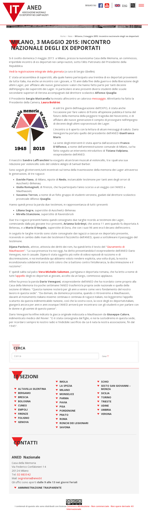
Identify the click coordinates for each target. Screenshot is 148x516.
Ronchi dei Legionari (74, 423)
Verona (106, 414)
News (70, 36)
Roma (63, 419)
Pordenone (67, 410)
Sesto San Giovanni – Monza (116, 387)
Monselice (67, 394)
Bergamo (24, 393)
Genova (23, 422)
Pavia (63, 402)
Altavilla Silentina (32, 389)
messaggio (99, 98)
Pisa (62, 406)
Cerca (104, 356)
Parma (64, 398)
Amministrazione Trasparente (40, 487)
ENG (124, 5)
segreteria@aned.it (30, 478)
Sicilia (105, 393)
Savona (65, 427)
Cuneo (22, 405)
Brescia (23, 397)
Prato (64, 414)
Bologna (24, 401)
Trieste (106, 401)
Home (63, 36)
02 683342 (24, 474)
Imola (64, 381)
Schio (105, 381)
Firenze (23, 413)
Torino (106, 397)
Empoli (23, 409)
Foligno (23, 418)
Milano (65, 390)
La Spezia (66, 385)
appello (20, 275)
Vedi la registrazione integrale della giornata (36, 71)
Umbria (106, 409)
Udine (105, 405)
